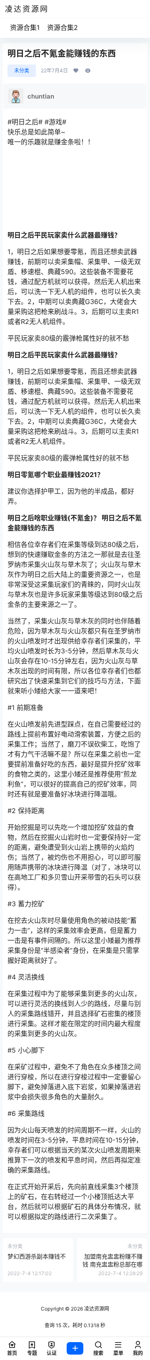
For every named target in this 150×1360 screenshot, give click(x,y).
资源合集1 (25, 27)
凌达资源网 (96, 1309)
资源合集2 (62, 27)
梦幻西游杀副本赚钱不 (37, 1256)
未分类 (21, 70)
